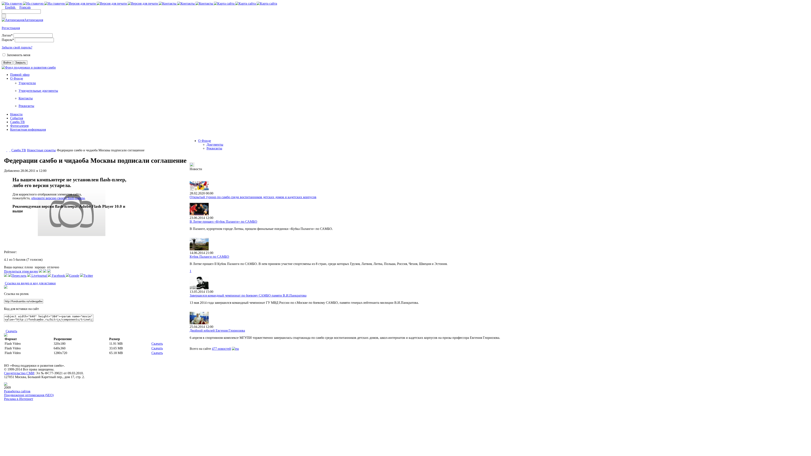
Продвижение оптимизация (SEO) (29, 395)
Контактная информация (28, 129)
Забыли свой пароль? (17, 47)
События (16, 118)
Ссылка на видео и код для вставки (30, 283)
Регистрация (11, 28)
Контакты (26, 98)
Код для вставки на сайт (21, 309)
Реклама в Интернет (18, 399)
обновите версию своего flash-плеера (58, 198)
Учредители (27, 83)
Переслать (19, 275)
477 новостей (221, 348)
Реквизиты (26, 106)
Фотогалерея (19, 126)
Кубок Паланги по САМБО (209, 256)
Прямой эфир (20, 74)
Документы (215, 144)
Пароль (8, 40)
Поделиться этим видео (21, 271)
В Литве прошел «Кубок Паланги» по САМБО (223, 221)
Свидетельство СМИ (19, 373)
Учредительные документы (38, 90)
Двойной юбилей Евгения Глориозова (217, 330)
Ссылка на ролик (16, 294)
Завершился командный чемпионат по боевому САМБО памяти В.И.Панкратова (248, 295)
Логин (7, 35)
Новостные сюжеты (41, 150)
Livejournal (39, 275)
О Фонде (16, 78)
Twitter (88, 275)
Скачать (11, 331)
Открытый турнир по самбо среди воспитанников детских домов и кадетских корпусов (253, 197)
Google (74, 275)
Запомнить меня (18, 55)
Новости (16, 114)
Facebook (58, 275)
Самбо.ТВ (17, 122)
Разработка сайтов (17, 391)
